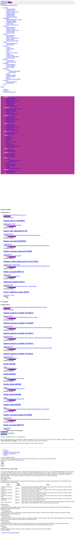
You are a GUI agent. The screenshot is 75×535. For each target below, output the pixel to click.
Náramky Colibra (10, 28)
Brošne (8, 73)
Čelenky (8, 47)
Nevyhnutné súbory (6, 478)
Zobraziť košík (4, 2)
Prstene (5, 42)
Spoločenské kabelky (11, 61)
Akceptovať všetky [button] (5, 460)
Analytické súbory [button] (5, 515)
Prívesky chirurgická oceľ (12, 24)
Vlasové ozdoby (10, 55)
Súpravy (5, 34)
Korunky (8, 50)
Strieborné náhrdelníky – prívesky (14, 19)
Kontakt (5, 455)
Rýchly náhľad (7, 216)
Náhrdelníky (6, 18)
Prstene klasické (10, 44)
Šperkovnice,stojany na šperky (13, 79)
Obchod (5, 89)
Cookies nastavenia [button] (19, 460)
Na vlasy (6, 46)
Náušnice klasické (10, 14)
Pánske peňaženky (10, 65)
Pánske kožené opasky (11, 81)
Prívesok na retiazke (11, 22)
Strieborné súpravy (10, 35)
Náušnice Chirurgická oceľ (12, 11)
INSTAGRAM (4, 431)
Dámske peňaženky (11, 64)
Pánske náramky (10, 83)
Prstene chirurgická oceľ (12, 43)
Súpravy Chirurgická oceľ (12, 38)
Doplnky (6, 68)
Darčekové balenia (10, 76)
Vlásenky (8, 54)
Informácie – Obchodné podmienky (12, 452)
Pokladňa (10, 2)
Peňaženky (6, 63)
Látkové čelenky (10, 48)
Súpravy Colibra (10, 39)
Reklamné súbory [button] (5, 520)
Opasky (8, 69)
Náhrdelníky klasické (11, 21)
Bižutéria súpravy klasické (12, 40)
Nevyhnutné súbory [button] (5, 477)
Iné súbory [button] (3, 526)
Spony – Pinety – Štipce (12, 52)
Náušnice (6, 7)
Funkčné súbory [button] (4, 504)
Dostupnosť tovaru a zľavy (10, 92)
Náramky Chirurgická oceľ (12, 30)
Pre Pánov (6, 80)
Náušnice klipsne (10, 15)
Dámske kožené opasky (14, 71)
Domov (5, 449)
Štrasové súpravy (10, 36)
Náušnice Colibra (10, 10)
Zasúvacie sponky (10, 57)
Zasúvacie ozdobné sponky (12, 56)
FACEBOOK (4, 434)
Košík (2, 86)
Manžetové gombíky (11, 75)
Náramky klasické (10, 31)
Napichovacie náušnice (11, 17)
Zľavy (5, 84)
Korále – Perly (9, 23)
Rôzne (7, 77)
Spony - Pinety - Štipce (9, 295)
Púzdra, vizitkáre (10, 67)
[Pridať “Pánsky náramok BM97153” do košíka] (8, 430)
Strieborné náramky (11, 27)
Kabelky (5, 59)
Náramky (6, 26)
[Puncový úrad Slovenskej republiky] (10, 532)
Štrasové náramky (10, 32)
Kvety (7, 51)
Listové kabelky (10, 60)
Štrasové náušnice (10, 13)
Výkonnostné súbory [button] (5, 509)
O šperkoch (6, 90)
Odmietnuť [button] (12, 460)
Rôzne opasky (12, 72)
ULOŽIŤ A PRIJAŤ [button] (5, 530)
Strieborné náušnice (11, 9)
